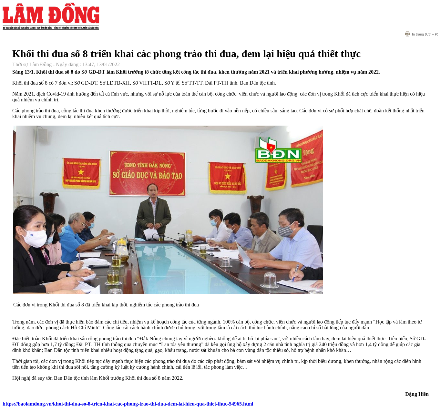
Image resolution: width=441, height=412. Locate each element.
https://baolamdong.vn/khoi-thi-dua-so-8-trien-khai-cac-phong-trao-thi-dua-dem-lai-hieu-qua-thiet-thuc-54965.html (128, 404)
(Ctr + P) (425, 34)
